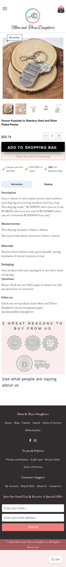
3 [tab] (33, 91)
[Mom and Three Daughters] (33, 17)
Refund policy (33, 430)
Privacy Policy (52, 459)
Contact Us (55, 486)
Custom (26, 422)
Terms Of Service (33, 467)
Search (36, 422)
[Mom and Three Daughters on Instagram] (35, 440)
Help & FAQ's (27, 486)
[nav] (5, 8)
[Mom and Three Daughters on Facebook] (31, 440)
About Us (42, 486)
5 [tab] (38, 91)
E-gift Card (36, 459)
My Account (11, 486)
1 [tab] (27, 91)
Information (17, 184)
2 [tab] (30, 91)
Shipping (48, 184)
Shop (17, 422)
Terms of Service (51, 422)
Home (8, 422)
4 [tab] (35, 91)
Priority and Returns (17, 459)
